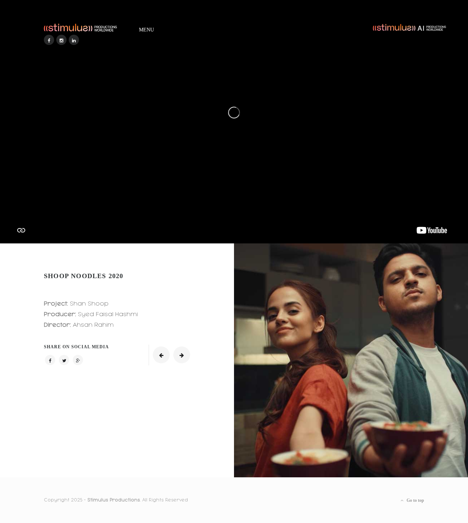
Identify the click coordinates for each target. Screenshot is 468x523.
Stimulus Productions (113, 500)
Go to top (414, 500)
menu (146, 28)
